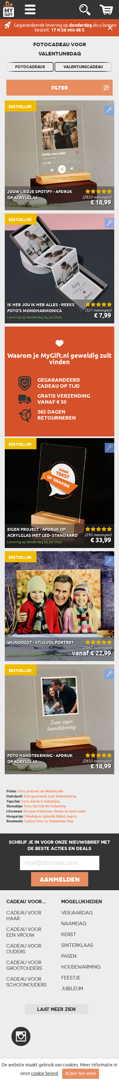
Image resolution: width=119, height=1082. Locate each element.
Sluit (110, 27)
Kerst (68, 934)
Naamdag (73, 923)
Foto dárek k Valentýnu (40, 801)
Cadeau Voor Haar (23, 915)
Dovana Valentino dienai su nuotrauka (54, 811)
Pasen (68, 956)
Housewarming (81, 967)
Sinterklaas (77, 945)
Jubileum (72, 988)
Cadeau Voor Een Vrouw (23, 932)
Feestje (70, 977)
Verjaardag (77, 912)
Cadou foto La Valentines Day (48, 821)
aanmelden (60, 879)
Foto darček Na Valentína (45, 806)
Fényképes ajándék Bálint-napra (50, 816)
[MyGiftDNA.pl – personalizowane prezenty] (8, 9)
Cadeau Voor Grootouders (24, 965)
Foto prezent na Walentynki (40, 791)
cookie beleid (44, 1073)
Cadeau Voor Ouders (23, 948)
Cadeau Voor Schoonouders (26, 981)
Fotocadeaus (30, 67)
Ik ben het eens (80, 1073)
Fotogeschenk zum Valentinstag (50, 796)
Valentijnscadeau (83, 67)
